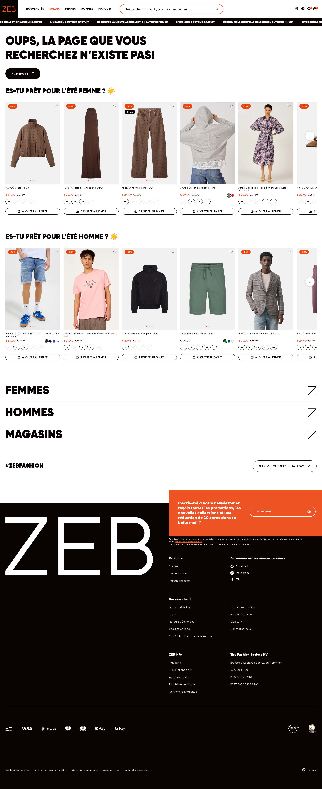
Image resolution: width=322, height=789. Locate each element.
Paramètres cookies (136, 770)
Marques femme (179, 573)
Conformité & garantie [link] (183, 691)
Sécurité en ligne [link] (179, 628)
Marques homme (179, 580)
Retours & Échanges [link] (181, 621)
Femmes (70, 9)
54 (273, 347)
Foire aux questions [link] (242, 614)
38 (83, 201)
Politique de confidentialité (50, 770)
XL (273, 201)
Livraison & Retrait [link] (180, 607)
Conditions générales (85, 770)
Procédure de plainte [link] (182, 684)
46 (241, 347)
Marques (105, 9)
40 (308, 347)
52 (265, 347)
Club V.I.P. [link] (236, 621)
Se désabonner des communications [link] (192, 636)
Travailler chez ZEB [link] (180, 670)
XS (9, 201)
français (311, 770)
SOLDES (54, 9)
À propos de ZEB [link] (179, 677)
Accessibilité (111, 770)
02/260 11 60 (239, 670)
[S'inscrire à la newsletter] (309, 512)
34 (67, 201)
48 (249, 347)
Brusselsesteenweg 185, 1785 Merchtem (256, 662)
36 (75, 201)
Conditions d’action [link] (242, 607)
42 (316, 347)
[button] (12, 136)
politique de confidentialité (188, 542)
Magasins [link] (175, 662)
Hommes (87, 9)
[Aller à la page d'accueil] (9, 9)
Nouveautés (35, 9)
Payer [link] (172, 614)
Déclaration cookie (17, 770)
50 (257, 347)
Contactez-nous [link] (241, 628)
